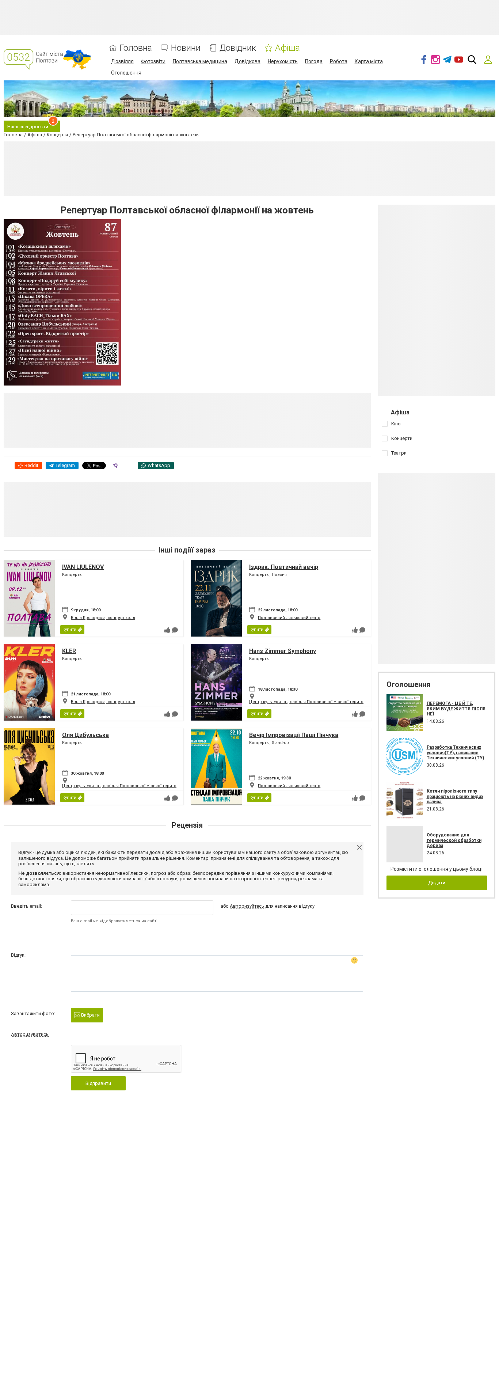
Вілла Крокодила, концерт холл (103, 617)
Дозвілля (122, 61)
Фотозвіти (153, 61)
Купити (69, 629)
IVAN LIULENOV (83, 566)
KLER (69, 651)
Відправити (98, 1083)
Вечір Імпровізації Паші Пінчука (293, 735)
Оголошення (126, 73)
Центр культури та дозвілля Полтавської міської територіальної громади (324, 701)
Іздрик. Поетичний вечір (283, 566)
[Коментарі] (175, 630)
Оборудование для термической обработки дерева (454, 840)
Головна (135, 48)
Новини (186, 48)
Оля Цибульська (85, 735)
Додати (436, 882)
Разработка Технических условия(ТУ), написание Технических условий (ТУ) (455, 752)
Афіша (287, 48)
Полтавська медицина (200, 61)
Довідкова (247, 61)
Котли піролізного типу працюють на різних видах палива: (455, 796)
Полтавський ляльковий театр (289, 617)
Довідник (238, 48)
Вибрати (90, 1015)
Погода (314, 61)
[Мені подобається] (167, 630)
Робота (338, 61)
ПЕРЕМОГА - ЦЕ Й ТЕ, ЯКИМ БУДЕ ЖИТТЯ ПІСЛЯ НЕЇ (456, 709)
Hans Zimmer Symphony (282, 651)
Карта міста (369, 61)
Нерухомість (283, 61)
